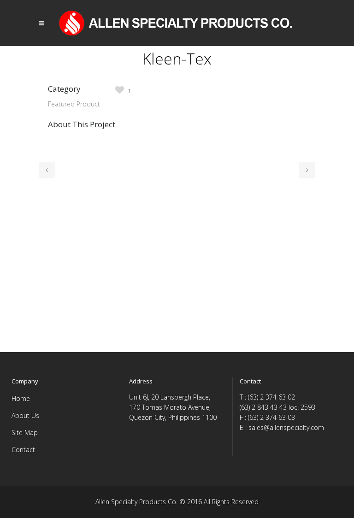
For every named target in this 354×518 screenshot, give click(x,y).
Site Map (25, 432)
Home (21, 398)
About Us (25, 415)
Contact (23, 449)
